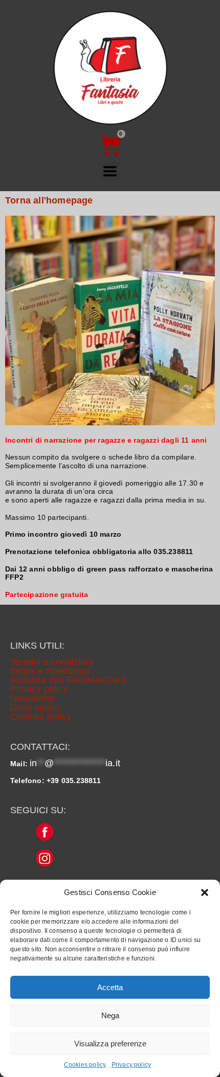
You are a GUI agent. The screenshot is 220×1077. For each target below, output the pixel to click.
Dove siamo (35, 707)
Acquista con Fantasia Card (68, 680)
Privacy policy (131, 1064)
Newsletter (32, 698)
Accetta (110, 987)
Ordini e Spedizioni (50, 671)
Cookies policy (85, 1064)
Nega (110, 1015)
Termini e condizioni (51, 662)
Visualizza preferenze (110, 1043)
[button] (205, 892)
